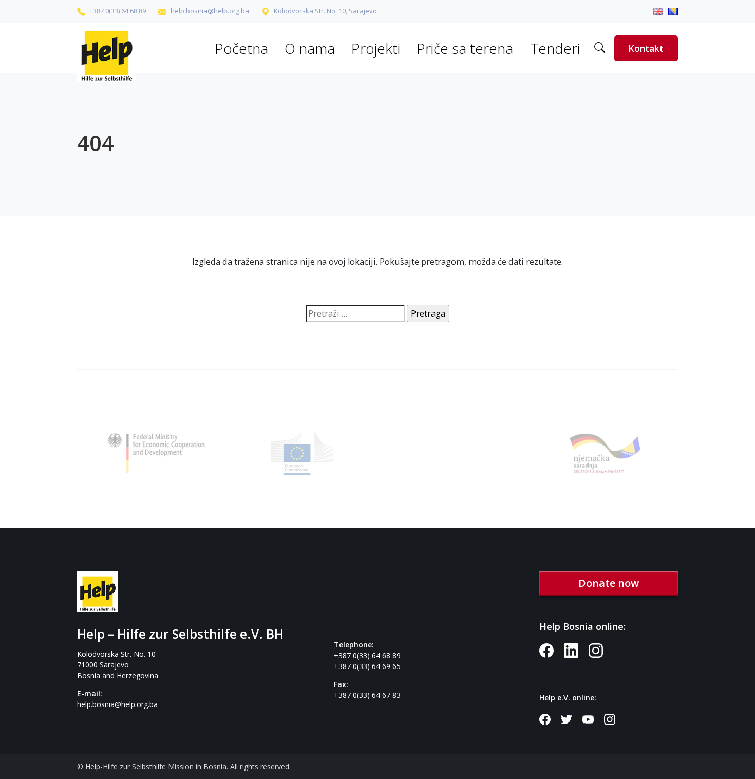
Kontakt (646, 48)
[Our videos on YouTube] (593, 718)
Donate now (608, 583)
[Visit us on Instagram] (600, 649)
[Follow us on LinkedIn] (576, 649)
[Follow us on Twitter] (571, 718)
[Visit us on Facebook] (551, 649)
